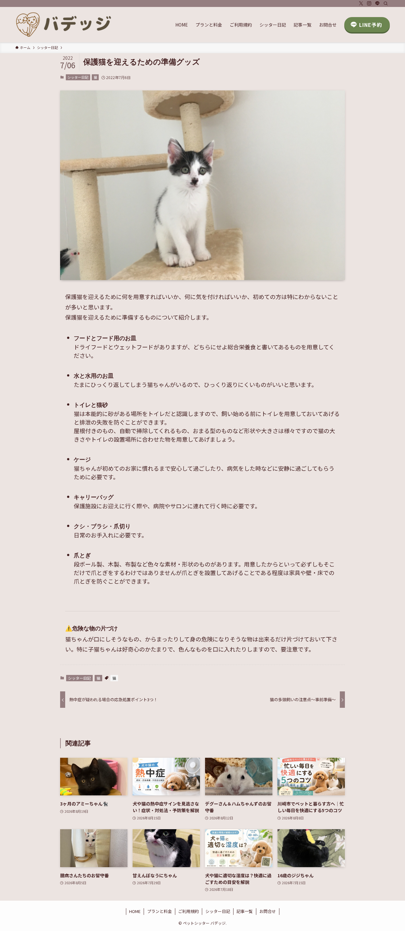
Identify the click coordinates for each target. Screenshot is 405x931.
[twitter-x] (361, 3)
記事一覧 (244, 911)
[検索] (386, 3)
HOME (134, 911)
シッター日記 (77, 77)
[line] (377, 3)
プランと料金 (159, 911)
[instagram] (369, 3)
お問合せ (267, 911)
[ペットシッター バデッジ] (64, 24)
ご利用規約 (188, 911)
